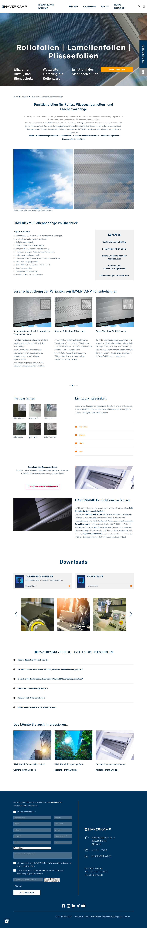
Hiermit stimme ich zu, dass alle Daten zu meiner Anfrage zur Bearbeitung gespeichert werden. (40, 872)
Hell (81, 451)
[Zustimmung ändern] (6, 921)
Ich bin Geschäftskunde (26, 811)
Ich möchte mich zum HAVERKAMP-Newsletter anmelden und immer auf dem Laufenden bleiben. (44, 864)
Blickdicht (83, 427)
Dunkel (82, 435)
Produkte (24, 96)
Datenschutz (89, 916)
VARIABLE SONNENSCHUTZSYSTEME (43, 486)
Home (15, 96)
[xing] (78, 906)
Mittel (81, 443)
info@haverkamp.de (101, 856)
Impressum (79, 916)
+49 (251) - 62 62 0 (99, 850)
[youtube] (83, 906)
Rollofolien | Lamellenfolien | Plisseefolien (47, 96)
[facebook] (63, 906)
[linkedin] (73, 906)
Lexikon (127, 916)
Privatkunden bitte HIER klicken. (25, 806)
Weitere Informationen (24, 770)
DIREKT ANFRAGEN (117, 69)
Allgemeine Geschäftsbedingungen (109, 916)
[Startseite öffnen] (15, 6)
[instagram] (68, 906)
